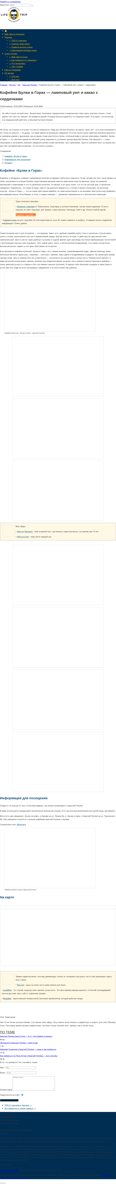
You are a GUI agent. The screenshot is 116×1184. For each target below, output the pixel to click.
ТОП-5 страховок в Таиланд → (18, 1105)
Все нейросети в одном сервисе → (20, 1108)
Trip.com (20, 984)
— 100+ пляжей (16, 66)
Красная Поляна (30, 84)
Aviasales (7, 998)
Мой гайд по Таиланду (14, 34)
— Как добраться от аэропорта (22, 60)
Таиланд (8, 37)
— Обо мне (14, 76)
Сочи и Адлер (11, 53)
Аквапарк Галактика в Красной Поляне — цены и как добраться (28, 1049)
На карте (8, 162)
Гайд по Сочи (23, 536)
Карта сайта (21, 1178)
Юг (19, 84)
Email (3, 1072)
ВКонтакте (21, 824)
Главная (3, 84)
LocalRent (7, 990)
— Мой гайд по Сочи (18, 56)
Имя (2, 1067)
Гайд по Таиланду (25, 531)
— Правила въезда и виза (20, 47)
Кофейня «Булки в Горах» (16, 156)
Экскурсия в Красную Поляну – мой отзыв (19, 1042)
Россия (12, 84)
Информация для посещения (17, 159)
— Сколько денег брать (19, 43)
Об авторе (9, 73)
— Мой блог (14, 79)
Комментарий (6, 1089)
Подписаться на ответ (10, 1094)
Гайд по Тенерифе (13, 69)
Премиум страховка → (26, 214)
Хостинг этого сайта (9, 1170)
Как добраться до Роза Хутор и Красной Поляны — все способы (28, 1055)
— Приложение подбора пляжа (23, 50)
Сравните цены (10, 220)
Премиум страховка (26, 206)
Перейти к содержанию (10, 1)
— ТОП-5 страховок (18, 40)
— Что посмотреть (17, 63)
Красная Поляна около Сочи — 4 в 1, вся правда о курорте (26, 1036)
